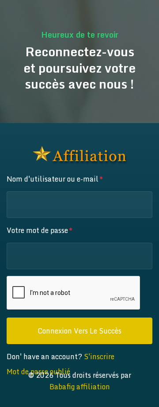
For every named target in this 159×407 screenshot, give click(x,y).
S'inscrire (99, 356)
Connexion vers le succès (79, 331)
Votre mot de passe (37, 230)
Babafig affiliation (79, 386)
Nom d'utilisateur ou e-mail (52, 179)
